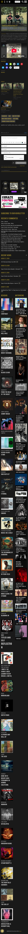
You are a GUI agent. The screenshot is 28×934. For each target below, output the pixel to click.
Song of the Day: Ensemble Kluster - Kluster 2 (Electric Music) (13, 250)
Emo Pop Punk (15, 116)
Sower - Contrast (4, 221)
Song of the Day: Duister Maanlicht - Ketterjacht (10, 269)
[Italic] (4, 142)
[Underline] (6, 142)
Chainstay (3, 33)
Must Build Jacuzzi (6, 118)
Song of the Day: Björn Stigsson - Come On (9, 283)
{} (18, 142)
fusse (20, 931)
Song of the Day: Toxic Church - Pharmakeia (9, 227)
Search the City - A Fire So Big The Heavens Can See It (11, 234)
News (20, 28)
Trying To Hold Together (8, 121)
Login (25, 132)
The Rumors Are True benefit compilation (9, 245)
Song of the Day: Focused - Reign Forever (9, 229)
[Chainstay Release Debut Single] (6, 86)
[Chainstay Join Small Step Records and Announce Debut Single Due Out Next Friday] (18, 86)
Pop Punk (15, 118)
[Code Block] (15, 142)
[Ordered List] (10, 142)
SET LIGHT (17, 1)
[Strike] (8, 142)
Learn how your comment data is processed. (13, 166)
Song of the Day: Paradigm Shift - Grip (8, 248)
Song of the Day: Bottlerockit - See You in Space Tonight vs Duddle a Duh (12, 242)
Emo (10, 116)
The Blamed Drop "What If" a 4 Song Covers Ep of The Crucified (13, 236)
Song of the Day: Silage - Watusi (7, 223)
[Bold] (2, 142)
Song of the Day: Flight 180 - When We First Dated (11, 240)
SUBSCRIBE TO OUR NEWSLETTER (13, 213)
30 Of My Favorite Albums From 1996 (8, 262)
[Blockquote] (13, 142)
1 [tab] (2, 207)
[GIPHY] (22, 142)
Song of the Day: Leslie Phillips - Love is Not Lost (10, 247)
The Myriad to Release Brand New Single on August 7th (11, 238)
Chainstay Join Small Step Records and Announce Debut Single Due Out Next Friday (18, 92)
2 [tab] (4, 207)
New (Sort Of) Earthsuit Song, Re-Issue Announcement (11, 225)
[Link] (17, 142)
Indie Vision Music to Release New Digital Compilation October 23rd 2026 (13, 231)
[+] (20, 142)
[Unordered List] (11, 142)
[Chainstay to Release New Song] (6, 104)
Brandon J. (15, 28)
